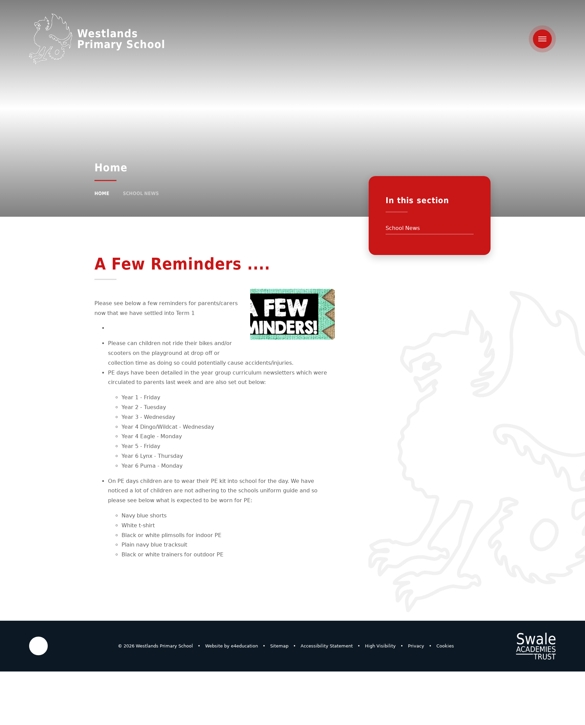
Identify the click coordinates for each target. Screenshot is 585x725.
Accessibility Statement (327, 645)
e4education (244, 645)
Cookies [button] (445, 645)
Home (101, 193)
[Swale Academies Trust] (536, 646)
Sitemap (279, 645)
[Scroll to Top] (38, 646)
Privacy (416, 645)
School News (141, 193)
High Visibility (380, 645)
